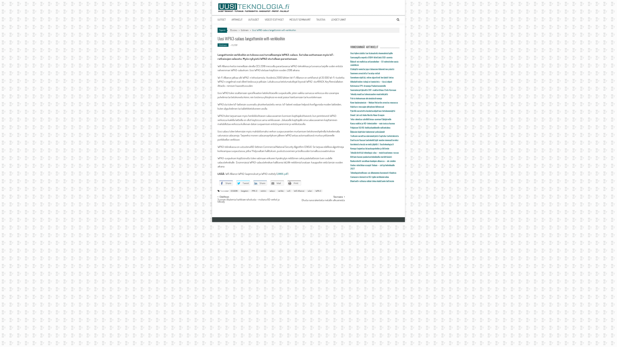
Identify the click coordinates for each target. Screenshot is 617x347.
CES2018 (234, 191)
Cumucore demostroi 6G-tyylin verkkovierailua (369, 176)
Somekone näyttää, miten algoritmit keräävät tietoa (371, 77)
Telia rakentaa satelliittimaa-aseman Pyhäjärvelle (370, 119)
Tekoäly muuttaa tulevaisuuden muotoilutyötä (369, 94)
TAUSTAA (320, 19)
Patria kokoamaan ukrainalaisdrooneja (366, 98)
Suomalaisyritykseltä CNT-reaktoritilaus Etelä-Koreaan (373, 90)
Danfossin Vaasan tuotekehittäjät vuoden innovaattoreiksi (374, 140)
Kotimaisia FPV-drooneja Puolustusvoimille (368, 85)
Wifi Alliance (299, 191)
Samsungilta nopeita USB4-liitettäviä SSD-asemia (371, 57)
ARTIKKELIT (237, 19)
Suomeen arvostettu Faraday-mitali (365, 73)
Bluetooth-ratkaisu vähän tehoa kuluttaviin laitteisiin (372, 181)
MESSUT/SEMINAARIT (300, 19)
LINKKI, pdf (282, 173)
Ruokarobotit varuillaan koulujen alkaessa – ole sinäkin (373, 161)
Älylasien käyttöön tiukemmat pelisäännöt (367, 131)
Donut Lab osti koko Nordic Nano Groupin (367, 115)
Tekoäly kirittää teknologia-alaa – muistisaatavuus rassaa (374, 152)
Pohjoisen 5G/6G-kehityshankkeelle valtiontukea (370, 127)
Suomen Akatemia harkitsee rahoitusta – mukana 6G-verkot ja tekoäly (249, 201)
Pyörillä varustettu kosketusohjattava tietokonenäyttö (372, 110)
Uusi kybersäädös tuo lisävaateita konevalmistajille (371, 53)
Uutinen (245, 30)
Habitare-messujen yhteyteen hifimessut (367, 106)
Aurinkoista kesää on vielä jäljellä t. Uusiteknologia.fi (372, 144)
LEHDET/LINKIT (338, 19)
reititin (263, 191)
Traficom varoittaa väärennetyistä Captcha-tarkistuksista (374, 136)
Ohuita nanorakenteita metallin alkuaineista (323, 200)
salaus (272, 191)
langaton (244, 191)
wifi (288, 191)
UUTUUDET (253, 19)
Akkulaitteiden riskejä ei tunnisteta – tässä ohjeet (371, 81)
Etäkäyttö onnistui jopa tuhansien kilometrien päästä (372, 69)
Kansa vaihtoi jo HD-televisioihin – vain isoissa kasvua (372, 123)
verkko (281, 191)
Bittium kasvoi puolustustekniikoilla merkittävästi (371, 156)
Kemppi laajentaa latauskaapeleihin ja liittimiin (369, 148)
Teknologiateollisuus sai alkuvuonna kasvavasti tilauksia (373, 172)
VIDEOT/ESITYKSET (274, 19)
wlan (310, 191)
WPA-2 (318, 191)
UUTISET (222, 19)
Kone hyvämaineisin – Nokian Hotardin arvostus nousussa (374, 102)
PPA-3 (254, 191)
